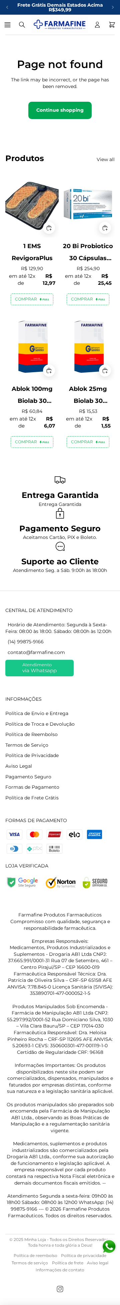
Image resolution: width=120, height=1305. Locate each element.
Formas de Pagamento (32, 787)
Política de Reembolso (31, 734)
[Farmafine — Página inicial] (59, 25)
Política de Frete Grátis (32, 798)
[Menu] (8, 24)
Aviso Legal (18, 766)
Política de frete (67, 1262)
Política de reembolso (35, 1255)
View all (106, 159)
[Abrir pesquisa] (22, 24)
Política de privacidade (83, 1255)
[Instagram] (60, 1289)
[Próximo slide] (112, 7)
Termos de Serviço (26, 745)
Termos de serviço (30, 1262)
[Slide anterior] (7, 7)
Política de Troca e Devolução (40, 724)
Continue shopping (60, 110)
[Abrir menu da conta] (97, 24)
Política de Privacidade (32, 755)
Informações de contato (60, 1269)
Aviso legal (97, 1262)
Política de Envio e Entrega (36, 713)
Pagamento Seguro (28, 777)
